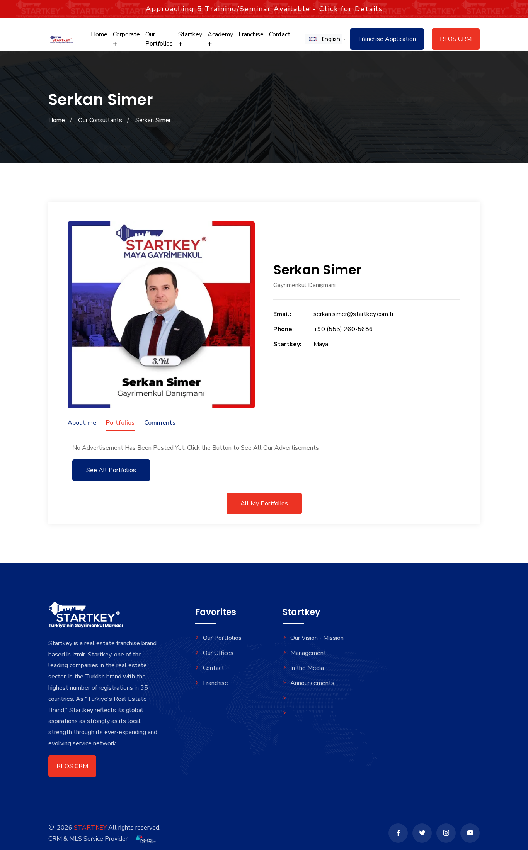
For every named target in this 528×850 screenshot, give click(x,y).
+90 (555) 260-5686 (343, 329)
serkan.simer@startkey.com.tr (353, 314)
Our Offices (218, 653)
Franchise (251, 34)
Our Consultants (100, 120)
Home (99, 34)
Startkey (190, 34)
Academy (220, 34)
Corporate (126, 34)
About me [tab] (82, 422)
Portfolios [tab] (120, 422)
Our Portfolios (159, 39)
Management (308, 653)
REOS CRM (456, 39)
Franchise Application (387, 39)
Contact (279, 34)
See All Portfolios (111, 470)
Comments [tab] (159, 422)
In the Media (307, 668)
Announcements (312, 683)
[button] (323, 39)
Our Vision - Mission (317, 638)
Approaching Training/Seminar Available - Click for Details (264, 9)
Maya (320, 344)
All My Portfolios (264, 503)
